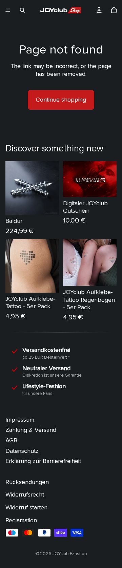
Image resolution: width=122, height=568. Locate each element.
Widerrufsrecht (24, 495)
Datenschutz (22, 451)
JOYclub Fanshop (70, 553)
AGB (11, 440)
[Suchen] (22, 10)
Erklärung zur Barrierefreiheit (43, 461)
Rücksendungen (27, 482)
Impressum (19, 420)
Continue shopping (61, 100)
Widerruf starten (26, 507)
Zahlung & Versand (30, 430)
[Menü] (8, 10)
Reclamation (21, 520)
